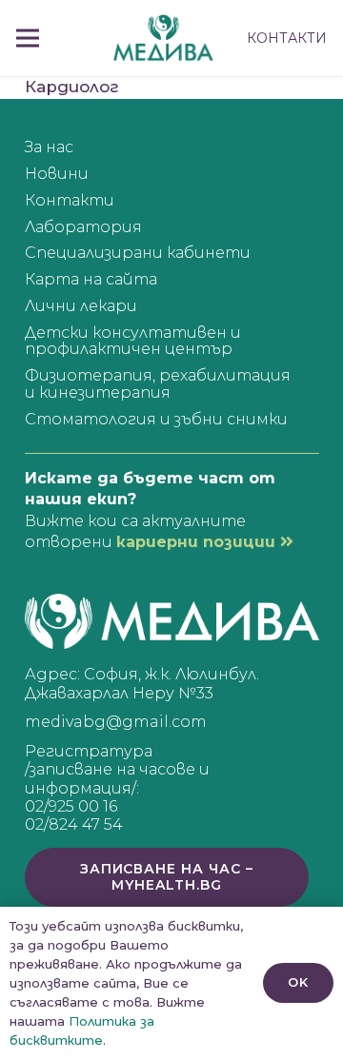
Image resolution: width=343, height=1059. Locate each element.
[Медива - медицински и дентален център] (163, 38)
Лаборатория (83, 227)
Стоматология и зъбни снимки (156, 419)
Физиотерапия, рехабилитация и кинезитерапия (158, 384)
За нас (49, 147)
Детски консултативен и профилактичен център (133, 341)
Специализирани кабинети (138, 253)
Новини (57, 174)
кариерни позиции (198, 542)
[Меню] (27, 38)
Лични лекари (81, 306)
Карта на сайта (91, 279)
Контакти (69, 200)
